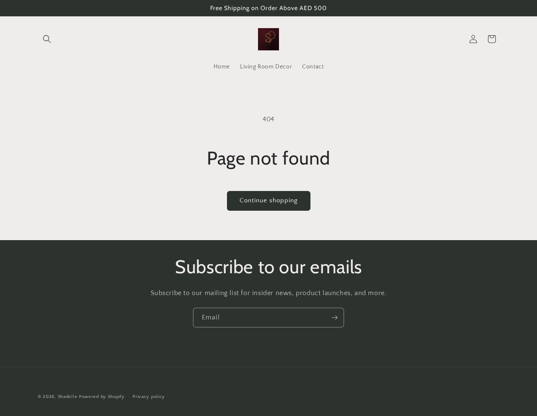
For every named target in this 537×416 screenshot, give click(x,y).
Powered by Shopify (102, 396)
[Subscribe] (334, 317)
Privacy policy (149, 396)
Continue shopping (269, 200)
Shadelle (68, 396)
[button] (47, 39)
